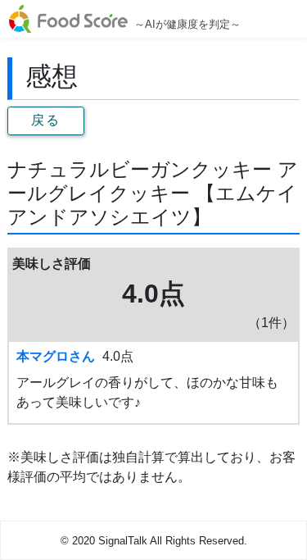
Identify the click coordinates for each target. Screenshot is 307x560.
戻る (45, 120)
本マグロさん (55, 356)
